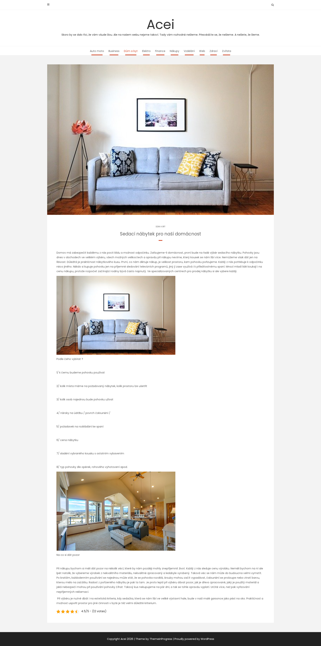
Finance (160, 51)
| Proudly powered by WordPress (193, 639)
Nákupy (174, 51)
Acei (160, 26)
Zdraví (214, 51)
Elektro (146, 51)
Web (202, 51)
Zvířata (226, 51)
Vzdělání (189, 51)
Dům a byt (131, 51)
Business (113, 51)
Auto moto (97, 51)
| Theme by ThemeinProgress (153, 639)
